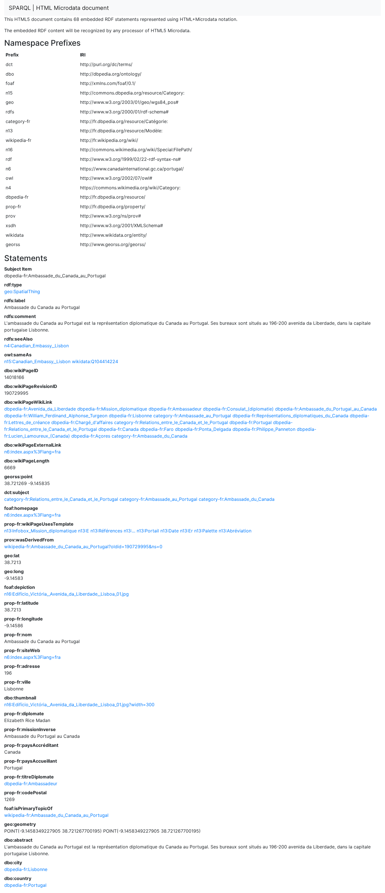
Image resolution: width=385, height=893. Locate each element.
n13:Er (186, 531)
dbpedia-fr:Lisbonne (130, 415)
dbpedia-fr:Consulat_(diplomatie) (238, 409)
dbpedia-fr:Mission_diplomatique (112, 409)
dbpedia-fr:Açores (90, 436)
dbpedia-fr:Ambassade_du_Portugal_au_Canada (326, 409)
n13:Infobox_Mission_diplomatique (40, 531)
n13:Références (106, 531)
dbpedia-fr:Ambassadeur (175, 409)
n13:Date (169, 531)
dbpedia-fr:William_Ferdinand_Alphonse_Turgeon (55, 415)
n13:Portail (148, 531)
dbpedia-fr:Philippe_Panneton (264, 429)
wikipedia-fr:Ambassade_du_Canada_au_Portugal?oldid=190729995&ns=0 (83, 546)
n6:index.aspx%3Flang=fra (32, 452)
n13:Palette (205, 531)
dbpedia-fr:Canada (118, 429)
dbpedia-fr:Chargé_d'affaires (82, 422)
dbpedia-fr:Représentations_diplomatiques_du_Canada (290, 415)
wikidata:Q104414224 (95, 361)
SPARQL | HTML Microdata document (59, 8)
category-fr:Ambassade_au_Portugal (192, 415)
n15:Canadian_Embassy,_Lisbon (37, 361)
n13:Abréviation (235, 531)
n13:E (83, 531)
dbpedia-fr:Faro (157, 429)
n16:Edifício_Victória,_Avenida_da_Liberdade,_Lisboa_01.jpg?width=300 (79, 704)
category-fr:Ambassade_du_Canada (149, 436)
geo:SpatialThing (22, 291)
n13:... (129, 531)
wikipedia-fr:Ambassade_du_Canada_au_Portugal (56, 815)
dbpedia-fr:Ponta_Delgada (203, 429)
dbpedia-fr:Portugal (250, 422)
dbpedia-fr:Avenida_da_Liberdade (40, 409)
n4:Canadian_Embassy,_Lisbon (36, 345)
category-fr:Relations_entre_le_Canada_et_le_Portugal (171, 422)
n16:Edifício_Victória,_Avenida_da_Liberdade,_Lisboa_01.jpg (66, 594)
